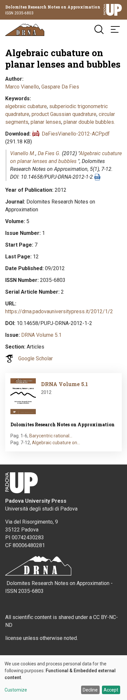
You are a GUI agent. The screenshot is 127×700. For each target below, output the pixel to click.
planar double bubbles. (89, 122)
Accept (111, 689)
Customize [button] (16, 690)
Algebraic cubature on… (56, 442)
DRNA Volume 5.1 (41, 335)
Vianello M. (22, 153)
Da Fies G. (49, 153)
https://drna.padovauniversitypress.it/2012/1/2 (59, 311)
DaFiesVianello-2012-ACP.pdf (76, 134)
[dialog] (63, 679)
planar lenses (46, 122)
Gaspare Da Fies (60, 87)
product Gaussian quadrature (64, 114)
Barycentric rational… (50, 435)
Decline (90, 689)
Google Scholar (35, 358)
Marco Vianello (22, 87)
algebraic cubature (26, 106)
